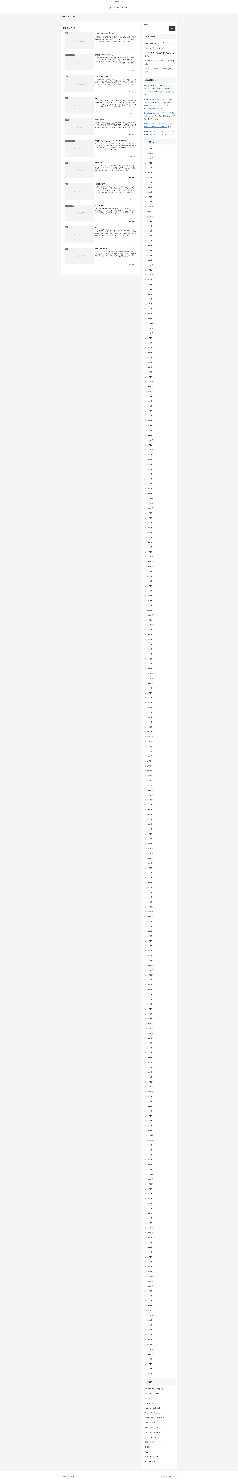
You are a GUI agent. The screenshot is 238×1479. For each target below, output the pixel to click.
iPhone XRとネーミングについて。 (157, 124)
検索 (146, 25)
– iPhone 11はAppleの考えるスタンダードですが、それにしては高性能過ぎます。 (159, 105)
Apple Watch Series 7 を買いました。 (159, 43)
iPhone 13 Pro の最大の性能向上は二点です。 (159, 54)
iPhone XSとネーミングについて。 (157, 131)
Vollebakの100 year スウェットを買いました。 (160, 62)
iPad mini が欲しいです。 (154, 48)
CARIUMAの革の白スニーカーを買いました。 (159, 70)
